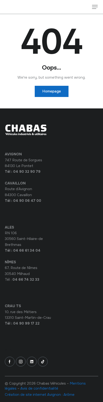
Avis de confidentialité (39, 388)
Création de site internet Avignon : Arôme (39, 394)
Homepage (51, 91)
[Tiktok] (43, 361)
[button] (95, 7)
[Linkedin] (32, 361)
